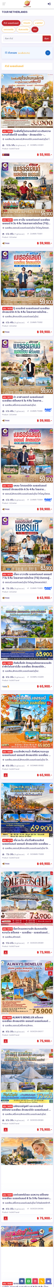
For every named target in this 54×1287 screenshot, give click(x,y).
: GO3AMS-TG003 (36, 854)
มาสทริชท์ (39, 23)
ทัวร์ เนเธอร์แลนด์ (11, 23)
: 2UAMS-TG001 (35, 234)
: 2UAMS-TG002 (35, 322)
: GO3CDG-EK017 (36, 1031)
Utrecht (26, 23)
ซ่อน (35, 29)
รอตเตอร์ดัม (9, 29)
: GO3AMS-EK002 (36, 765)
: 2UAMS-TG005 (35, 588)
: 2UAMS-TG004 (35, 500)
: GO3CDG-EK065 (36, 1120)
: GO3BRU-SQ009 (36, 677)
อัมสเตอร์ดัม (23, 29)
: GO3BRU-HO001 (36, 145)
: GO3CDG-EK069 (36, 943)
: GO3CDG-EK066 (36, 1209)
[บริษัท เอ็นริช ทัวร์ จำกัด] (27, 3)
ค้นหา (46, 38)
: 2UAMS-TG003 (35, 411)
